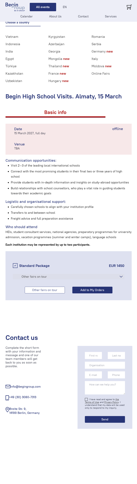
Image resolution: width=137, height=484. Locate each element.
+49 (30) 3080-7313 (22, 397)
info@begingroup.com (25, 386)
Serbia (96, 44)
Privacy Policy (111, 402)
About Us (55, 16)
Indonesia (13, 44)
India (9, 51)
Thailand (58, 66)
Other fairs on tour (44, 290)
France (57, 73)
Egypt (10, 59)
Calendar (26, 16)
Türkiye (11, 66)
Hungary (58, 81)
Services (111, 16)
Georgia (54, 51)
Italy (95, 59)
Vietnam (12, 37)
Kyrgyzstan (56, 37)
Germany (102, 51)
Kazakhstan (14, 73)
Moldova (101, 66)
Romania (98, 37)
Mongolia (59, 59)
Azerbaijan (56, 44)
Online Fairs (101, 73)
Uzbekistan (14, 81)
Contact (83, 16)
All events (43, 7)
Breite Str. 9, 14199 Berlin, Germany (24, 411)
